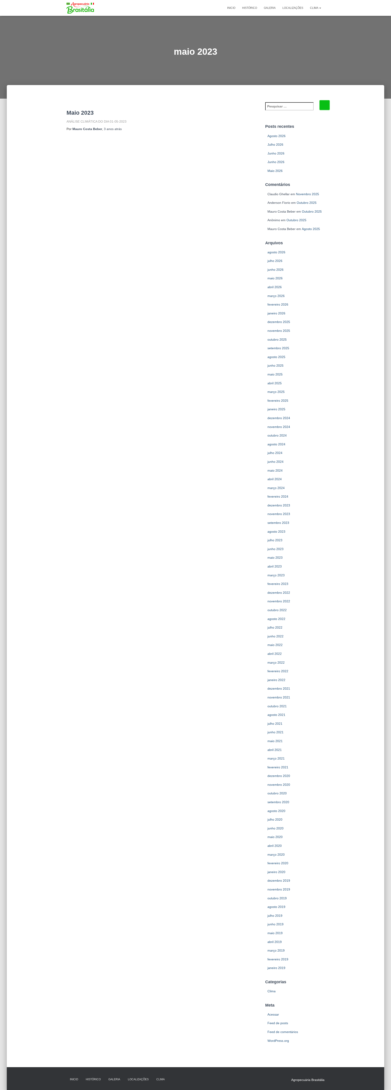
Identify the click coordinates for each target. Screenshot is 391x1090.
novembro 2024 (278, 427)
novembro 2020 (278, 784)
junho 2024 (275, 461)
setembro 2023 (278, 523)
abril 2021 (274, 750)
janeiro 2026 (276, 313)
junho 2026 (275, 269)
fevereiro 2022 (277, 671)
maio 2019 (275, 933)
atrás (113, 129)
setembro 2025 (278, 348)
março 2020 (276, 854)
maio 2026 (275, 278)
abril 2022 (274, 653)
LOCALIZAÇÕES (292, 7)
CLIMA (314, 7)
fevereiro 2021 (277, 767)
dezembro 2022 (278, 592)
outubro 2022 (277, 610)
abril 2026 (274, 287)
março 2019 (276, 950)
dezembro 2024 (278, 418)
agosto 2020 (276, 811)
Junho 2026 (275, 153)
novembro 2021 (278, 697)
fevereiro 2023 (277, 584)
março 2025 (276, 392)
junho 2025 (275, 365)
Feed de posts (277, 1023)
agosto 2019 (276, 907)
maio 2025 (275, 374)
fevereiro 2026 (277, 304)
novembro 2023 (278, 514)
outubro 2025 (277, 339)
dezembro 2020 (278, 776)
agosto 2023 (276, 531)
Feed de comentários (282, 1032)
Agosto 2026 (276, 136)
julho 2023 (274, 540)
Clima (271, 991)
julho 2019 (274, 915)
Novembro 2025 (307, 194)
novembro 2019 (278, 889)
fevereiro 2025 (277, 400)
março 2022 (276, 662)
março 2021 (276, 758)
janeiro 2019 (276, 968)
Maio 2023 (80, 112)
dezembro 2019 (278, 880)
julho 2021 (274, 723)
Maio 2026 (275, 171)
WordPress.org (278, 1041)
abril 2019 (274, 942)
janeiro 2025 (276, 409)
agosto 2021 (276, 715)
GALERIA (270, 7)
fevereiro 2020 (277, 863)
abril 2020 (274, 846)
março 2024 (276, 488)
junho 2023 (275, 549)
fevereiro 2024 (277, 496)
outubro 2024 (277, 435)
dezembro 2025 (278, 322)
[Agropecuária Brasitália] (80, 8)
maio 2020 (275, 837)
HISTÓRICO (249, 7)
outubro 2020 (277, 793)
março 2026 (276, 296)
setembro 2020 (278, 802)
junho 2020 (275, 828)
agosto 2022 (276, 619)
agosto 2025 (276, 357)
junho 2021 (275, 732)
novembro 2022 (278, 601)
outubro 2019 (277, 898)
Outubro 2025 (307, 202)
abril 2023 (274, 566)
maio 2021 (275, 741)
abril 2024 (274, 479)
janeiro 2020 (276, 872)
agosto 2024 (276, 444)
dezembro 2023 (278, 505)
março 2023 (276, 575)
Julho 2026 (275, 144)
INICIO (231, 7)
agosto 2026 (276, 252)
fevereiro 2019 (277, 959)
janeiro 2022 (276, 680)
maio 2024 (275, 470)
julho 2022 (274, 627)
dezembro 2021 (278, 688)
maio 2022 (275, 645)
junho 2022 (275, 636)
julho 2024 (274, 453)
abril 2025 (274, 383)
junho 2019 (275, 924)
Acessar (273, 1014)
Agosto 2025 (311, 229)
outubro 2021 (277, 706)
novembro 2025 (278, 330)
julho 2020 (274, 819)
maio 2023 (275, 557)
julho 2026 (274, 261)
